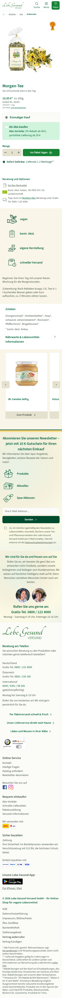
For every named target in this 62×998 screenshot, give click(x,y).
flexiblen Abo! (29, 198)
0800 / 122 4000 (39, 612)
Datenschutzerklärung (15, 914)
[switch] (19, 746)
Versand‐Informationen (15, 814)
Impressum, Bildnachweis (17, 918)
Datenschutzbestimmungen (39, 542)
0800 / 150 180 (22, 676)
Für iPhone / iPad (12, 888)
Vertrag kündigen (12, 942)
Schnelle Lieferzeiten (14, 806)
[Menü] (24, 740)
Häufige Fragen (11, 767)
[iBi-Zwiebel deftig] (26, 373)
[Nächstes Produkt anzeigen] (56, 384)
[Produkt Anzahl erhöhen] (19, 152)
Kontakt (6, 763)
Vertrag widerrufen (13, 937)
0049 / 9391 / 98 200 (13, 686)
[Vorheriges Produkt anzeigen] (6, 384)
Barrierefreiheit (10, 928)
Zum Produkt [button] (24, 415)
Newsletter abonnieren (15, 775)
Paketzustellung (11, 810)
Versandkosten (10, 950)
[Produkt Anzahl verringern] (5, 152)
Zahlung (7, 840)
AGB (4, 909)
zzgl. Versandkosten (18, 107)
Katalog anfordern (12, 771)
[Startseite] (13, 5)
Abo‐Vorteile (9, 802)
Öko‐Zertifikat (10, 923)
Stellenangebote (11, 932)
